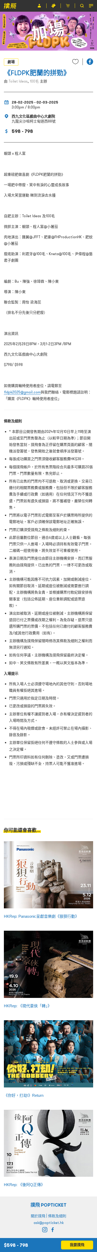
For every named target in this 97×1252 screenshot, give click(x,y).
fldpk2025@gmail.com (22, 392)
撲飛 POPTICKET (48, 1205)
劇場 (11, 61)
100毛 (34, 81)
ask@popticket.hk (49, 1222)
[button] (90, 61)
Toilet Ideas (18, 81)
